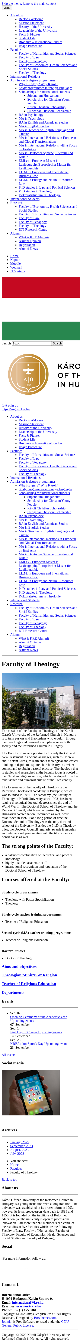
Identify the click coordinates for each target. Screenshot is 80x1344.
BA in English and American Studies (43, 122)
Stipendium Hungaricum (43, 95)
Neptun (15, 260)
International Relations (25, 76)
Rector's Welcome (31, 19)
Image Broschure (30, 46)
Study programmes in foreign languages (45, 88)
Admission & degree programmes (32, 80)
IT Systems (17, 271)
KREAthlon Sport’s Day (27, 1043)
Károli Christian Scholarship (46, 107)
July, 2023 (17, 1153)
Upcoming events (22, 1021)
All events (8, 1055)
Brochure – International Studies (40, 42)
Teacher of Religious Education (29, 983)
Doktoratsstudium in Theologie (40, 195)
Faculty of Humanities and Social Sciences (47, 53)
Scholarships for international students (44, 92)
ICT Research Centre (33, 229)
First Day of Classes (24, 1032)
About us (16, 15)
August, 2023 (19, 1150)
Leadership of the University (38, 30)
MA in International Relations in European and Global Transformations (47, 139)
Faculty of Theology (32, 72)
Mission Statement (31, 23)
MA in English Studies (34, 126)
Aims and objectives (19, 966)
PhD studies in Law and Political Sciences (47, 187)
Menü (6, 7)
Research (16, 203)
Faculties (16, 49)
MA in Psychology (31, 118)
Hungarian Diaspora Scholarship (49, 111)
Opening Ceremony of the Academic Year (38, 1017)
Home (14, 256)
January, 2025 (19, 1142)
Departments (13, 992)
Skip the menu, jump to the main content (29, 3)
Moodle (15, 263)
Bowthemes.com (45, 1318)
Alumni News (28, 248)
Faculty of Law (29, 57)
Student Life (27, 38)
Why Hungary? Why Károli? (38, 84)
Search (6, 343)
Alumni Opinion (30, 241)
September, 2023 (21, 1146)
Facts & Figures (29, 34)
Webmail (16, 267)
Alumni (15, 233)
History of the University (35, 26)
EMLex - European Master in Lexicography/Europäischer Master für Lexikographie (45, 164)
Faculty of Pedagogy (33, 61)
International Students (24, 199)
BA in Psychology (31, 115)
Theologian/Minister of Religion (29, 975)
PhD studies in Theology (35, 191)
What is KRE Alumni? (34, 237)
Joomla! (7, 1321)
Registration (27, 245)
